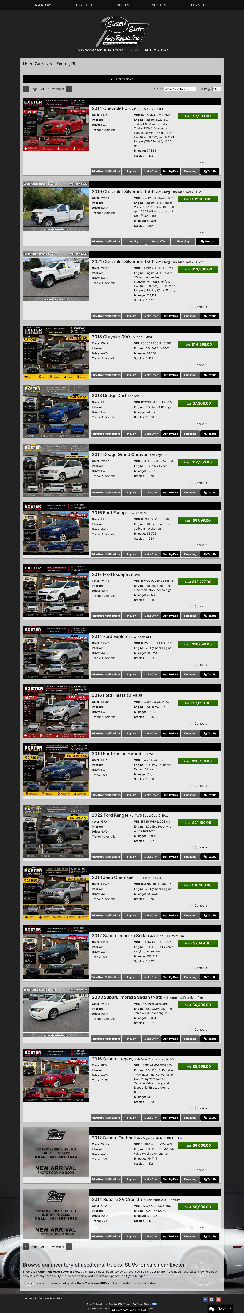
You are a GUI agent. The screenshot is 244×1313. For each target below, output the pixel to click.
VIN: (137, 115)
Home (25, 1298)
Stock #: (139, 155)
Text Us (211, 171)
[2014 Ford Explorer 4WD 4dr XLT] (56, 652)
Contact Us (44, 1298)
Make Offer (151, 171)
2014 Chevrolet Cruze (128, 108)
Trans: (96, 130)
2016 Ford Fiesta (117, 695)
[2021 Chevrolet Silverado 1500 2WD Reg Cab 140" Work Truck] (56, 276)
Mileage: (140, 150)
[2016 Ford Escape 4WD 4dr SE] (56, 528)
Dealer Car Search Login (97, 1304)
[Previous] (26, 89)
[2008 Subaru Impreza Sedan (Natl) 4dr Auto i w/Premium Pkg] (56, 1011)
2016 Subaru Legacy (133, 1059)
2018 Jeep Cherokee (126, 877)
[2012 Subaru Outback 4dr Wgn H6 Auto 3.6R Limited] (56, 1152)
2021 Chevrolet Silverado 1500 (147, 261)
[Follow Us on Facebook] (205, 1299)
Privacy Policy (56, 1298)
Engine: (139, 120)
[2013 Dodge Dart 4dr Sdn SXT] (56, 411)
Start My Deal (171, 171)
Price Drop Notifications (106, 171)
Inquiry (131, 171)
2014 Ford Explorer (122, 636)
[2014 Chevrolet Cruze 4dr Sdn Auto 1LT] (56, 124)
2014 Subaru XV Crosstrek (136, 1199)
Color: (96, 115)
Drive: (96, 125)
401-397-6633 (158, 50)
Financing (190, 171)
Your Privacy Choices (142, 1304)
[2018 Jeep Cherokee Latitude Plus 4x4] (56, 893)
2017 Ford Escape (116, 574)
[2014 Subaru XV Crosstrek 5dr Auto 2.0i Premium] (56, 1213)
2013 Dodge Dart (119, 395)
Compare (201, 162)
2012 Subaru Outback (137, 1137)
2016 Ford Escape (120, 512)
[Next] (69, 89)
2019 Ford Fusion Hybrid (123, 753)
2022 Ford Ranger (130, 815)
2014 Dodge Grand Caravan (131, 454)
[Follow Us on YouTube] (211, 1299)
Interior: (97, 120)
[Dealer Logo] (122, 31)
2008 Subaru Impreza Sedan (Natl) (147, 997)
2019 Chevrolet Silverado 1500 (147, 191)
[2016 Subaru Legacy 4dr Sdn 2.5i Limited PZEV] (56, 1075)
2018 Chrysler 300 (122, 336)
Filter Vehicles (123, 79)
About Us (33, 1298)
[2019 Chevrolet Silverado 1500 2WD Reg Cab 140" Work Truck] (56, 206)
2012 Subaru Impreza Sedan (138, 935)
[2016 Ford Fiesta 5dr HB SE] (56, 711)
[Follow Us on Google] (218, 1299)
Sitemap (127, 1304)
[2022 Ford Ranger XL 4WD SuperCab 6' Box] (56, 831)
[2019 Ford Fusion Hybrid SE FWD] (56, 769)
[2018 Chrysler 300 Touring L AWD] (56, 352)
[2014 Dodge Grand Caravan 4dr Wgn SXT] (56, 470)
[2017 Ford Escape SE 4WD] (56, 590)
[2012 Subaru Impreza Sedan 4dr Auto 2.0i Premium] (56, 951)
